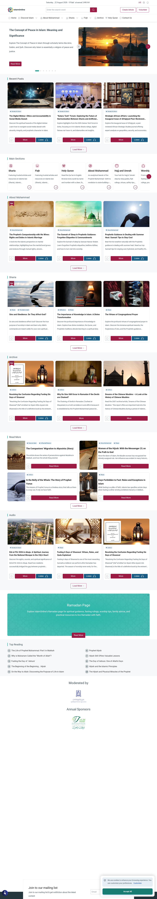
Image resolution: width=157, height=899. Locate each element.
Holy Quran (113, 18)
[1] (40, 70)
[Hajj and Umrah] (135, 187)
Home (13, 18)
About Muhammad (51, 18)
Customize (137, 883)
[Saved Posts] (148, 2)
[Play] (46, 140)
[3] (46, 70)
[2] (43, 70)
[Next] (148, 46)
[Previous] (79, 46)
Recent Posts (16, 78)
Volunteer (143, 10)
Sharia (71, 18)
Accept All (127, 891)
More (25, 140)
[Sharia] (29, 187)
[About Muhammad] (109, 187)
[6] (55, 70)
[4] (49, 70)
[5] (52, 70)
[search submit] (93, 9)
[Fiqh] (56, 187)
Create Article (128, 10)
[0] (37, 70)
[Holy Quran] (82, 187)
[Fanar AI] (5, 893)
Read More (15, 64)
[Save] (11, 140)
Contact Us (127, 18)
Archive (100, 18)
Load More (77, 149)
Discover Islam (27, 18)
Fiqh (86, 18)
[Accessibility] (144, 2)
